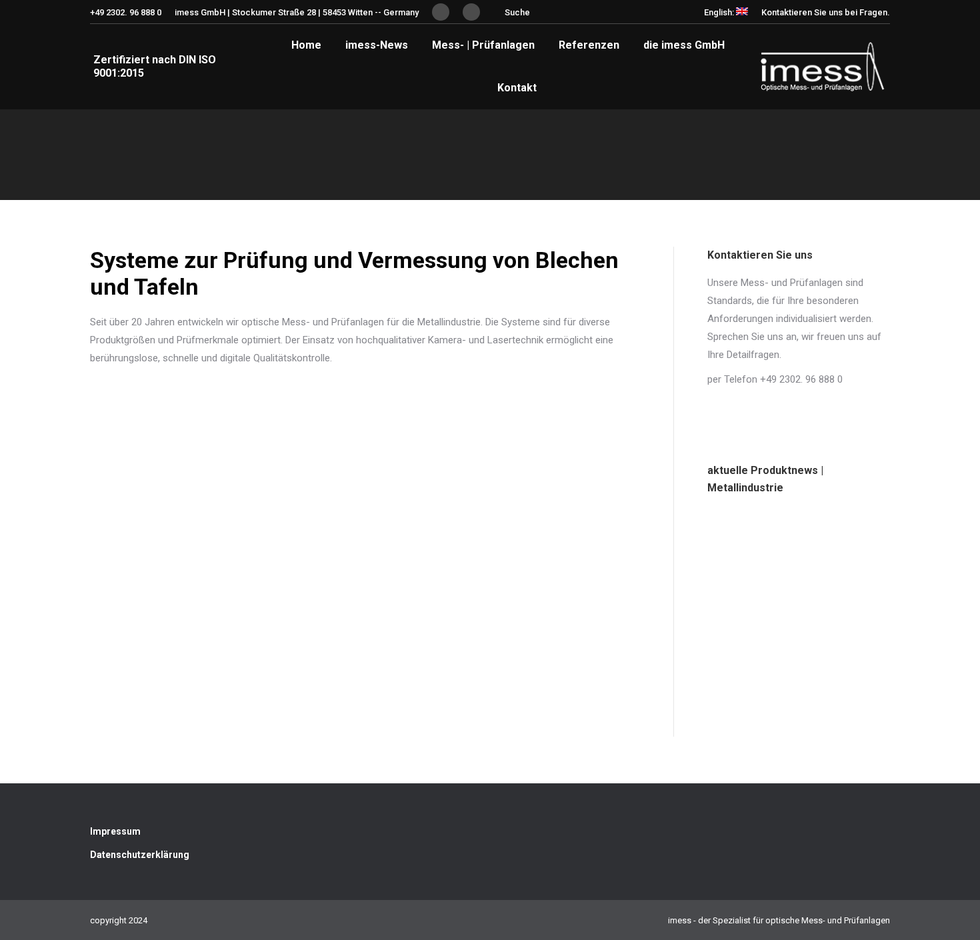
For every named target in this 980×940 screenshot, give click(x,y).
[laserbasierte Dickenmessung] (745, 698)
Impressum (115, 831)
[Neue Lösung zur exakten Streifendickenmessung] (745, 545)
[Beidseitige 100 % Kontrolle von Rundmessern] (822, 621)
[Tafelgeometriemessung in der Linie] (745, 621)
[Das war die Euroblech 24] (822, 545)
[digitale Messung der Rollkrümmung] (822, 698)
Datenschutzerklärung (139, 854)
